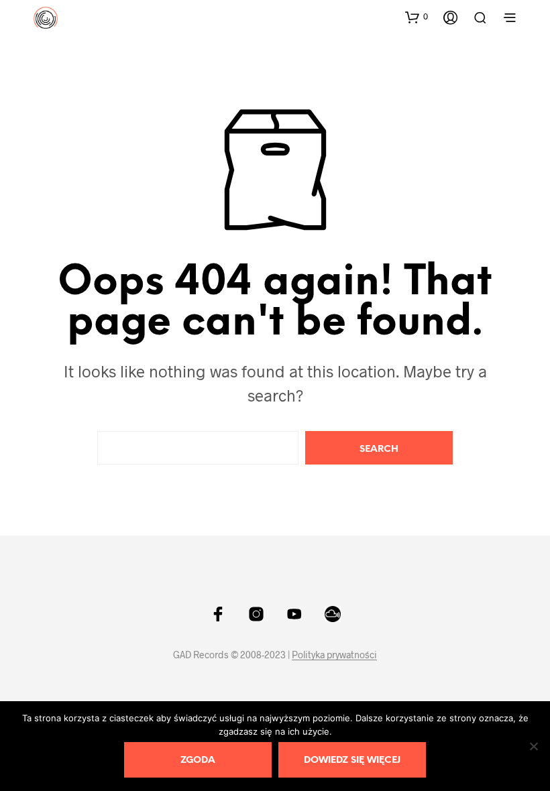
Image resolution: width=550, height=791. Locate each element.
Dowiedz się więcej (352, 760)
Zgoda (197, 760)
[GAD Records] (218, 614)
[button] (416, 16)
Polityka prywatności (334, 655)
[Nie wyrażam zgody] (533, 746)
